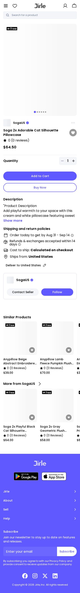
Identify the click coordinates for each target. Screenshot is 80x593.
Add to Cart (40, 176)
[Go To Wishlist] (14, 5)
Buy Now (40, 187)
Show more (12, 220)
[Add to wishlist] (73, 132)
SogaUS (19, 123)
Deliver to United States (23, 265)
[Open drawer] (5, 5)
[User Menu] (65, 5)
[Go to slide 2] (37, 112)
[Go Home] (40, 5)
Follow (57, 292)
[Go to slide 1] (35, 112)
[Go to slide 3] (39, 112)
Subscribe (66, 551)
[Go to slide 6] (45, 112)
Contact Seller (23, 292)
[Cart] (74, 5)
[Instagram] (35, 576)
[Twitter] (45, 576)
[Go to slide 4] (41, 112)
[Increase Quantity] (73, 161)
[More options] (73, 123)
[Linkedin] (55, 576)
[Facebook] (25, 576)
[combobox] (43, 15)
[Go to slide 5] (43, 112)
